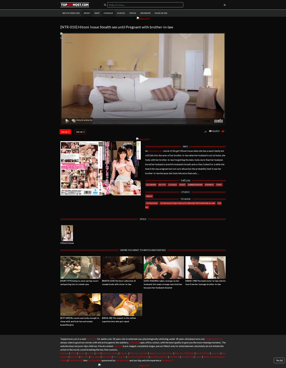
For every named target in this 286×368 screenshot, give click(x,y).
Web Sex (74, 356)
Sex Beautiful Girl (159, 356)
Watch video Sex (71, 13)
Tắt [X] (279, 360)
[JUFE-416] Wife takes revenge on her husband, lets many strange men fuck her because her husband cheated (163, 284)
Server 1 (65, 131)
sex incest (134, 342)
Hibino (149, 196)
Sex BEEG (174, 356)
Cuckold (108, 13)
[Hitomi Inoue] (67, 233)
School (121, 13)
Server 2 (80, 131)
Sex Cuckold (119, 356)
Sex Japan (95, 356)
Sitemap (64, 353)
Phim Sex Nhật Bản (184, 353)
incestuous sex (155, 151)
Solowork (151, 185)
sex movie (92, 338)
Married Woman (195, 185)
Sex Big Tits (187, 356)
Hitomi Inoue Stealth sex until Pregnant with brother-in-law (187, 203)
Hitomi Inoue (151, 203)
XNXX (73, 353)
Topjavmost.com (214, 338)
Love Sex (215, 353)
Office (132, 13)
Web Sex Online (110, 353)
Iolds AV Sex (161, 13)
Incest (87, 13)
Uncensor (145, 13)
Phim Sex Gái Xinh (139, 353)
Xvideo (81, 353)
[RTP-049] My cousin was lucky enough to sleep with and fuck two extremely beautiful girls (79, 321)
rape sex (118, 346)
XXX (98, 353)
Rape (97, 13)
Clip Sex (124, 353)
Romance (209, 185)
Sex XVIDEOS (203, 353)
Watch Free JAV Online (161, 353)
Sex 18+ (85, 356)
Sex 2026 (106, 356)
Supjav (198, 356)
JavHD (90, 353)
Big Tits (162, 185)
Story (219, 185)
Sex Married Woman (137, 356)
